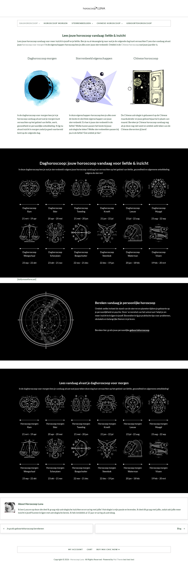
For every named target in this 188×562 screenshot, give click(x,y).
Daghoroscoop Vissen (158, 254)
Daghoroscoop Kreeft (107, 210)
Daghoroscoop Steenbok (107, 254)
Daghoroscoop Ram (29, 210)
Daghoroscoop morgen (42, 58)
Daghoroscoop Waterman (133, 254)
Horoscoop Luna (77, 559)
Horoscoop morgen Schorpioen (55, 470)
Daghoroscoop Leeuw (133, 210)
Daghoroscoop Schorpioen (55, 254)
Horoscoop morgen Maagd (159, 425)
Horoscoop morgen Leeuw (133, 425)
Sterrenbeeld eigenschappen (94, 58)
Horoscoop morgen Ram (29, 425)
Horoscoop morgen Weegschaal (29, 470)
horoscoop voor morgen (33, 44)
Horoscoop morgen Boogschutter (81, 470)
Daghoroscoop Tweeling (81, 210)
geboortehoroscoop (139, 330)
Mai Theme (118, 559)
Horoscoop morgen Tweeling (81, 425)
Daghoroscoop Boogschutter (81, 254)
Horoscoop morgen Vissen (159, 470)
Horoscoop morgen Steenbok (107, 470)
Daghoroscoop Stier (55, 210)
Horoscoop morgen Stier (55, 425)
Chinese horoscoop (130, 44)
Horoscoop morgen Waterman (133, 470)
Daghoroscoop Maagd (158, 210)
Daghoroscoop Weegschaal (29, 254)
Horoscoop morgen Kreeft (107, 425)
